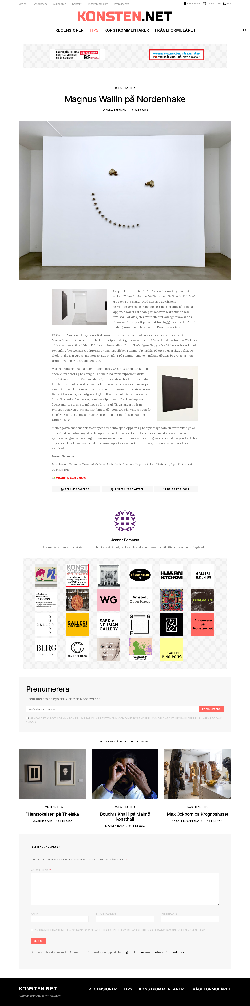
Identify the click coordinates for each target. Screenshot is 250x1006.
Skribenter (59, 3)
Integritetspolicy (98, 3)
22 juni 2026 (215, 821)
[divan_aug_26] (108, 649)
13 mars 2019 (139, 110)
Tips (93, 30)
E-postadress (107, 913)
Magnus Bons (42, 821)
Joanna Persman (114, 110)
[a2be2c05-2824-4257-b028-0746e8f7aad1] (140, 649)
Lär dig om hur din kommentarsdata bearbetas (151, 952)
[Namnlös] (171, 600)
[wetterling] (108, 600)
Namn (35, 913)
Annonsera (40, 3)
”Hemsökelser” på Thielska (52, 814)
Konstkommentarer (126, 30)
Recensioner (69, 30)
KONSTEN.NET (38, 988)
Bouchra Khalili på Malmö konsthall (125, 816)
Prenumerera (121, 3)
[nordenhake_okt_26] (46, 575)
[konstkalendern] (77, 575)
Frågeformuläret (175, 30)
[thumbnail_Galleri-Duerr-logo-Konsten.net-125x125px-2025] (46, 624)
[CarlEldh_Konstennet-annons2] (77, 600)
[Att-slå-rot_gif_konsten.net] (202, 600)
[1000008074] (108, 624)
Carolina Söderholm (187, 821)
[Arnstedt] (140, 600)
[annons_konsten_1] (46, 600)
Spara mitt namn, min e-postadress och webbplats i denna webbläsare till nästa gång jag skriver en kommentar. (120, 930)
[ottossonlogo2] (140, 575)
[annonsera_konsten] (202, 624)
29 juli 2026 (64, 821)
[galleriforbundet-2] (140, 624)
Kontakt (77, 3)
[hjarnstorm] (171, 575)
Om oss (23, 3)
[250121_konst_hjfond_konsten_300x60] (176, 54)
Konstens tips (125, 87)
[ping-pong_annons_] (171, 649)
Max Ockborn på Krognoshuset (197, 814)
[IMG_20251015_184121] (77, 54)
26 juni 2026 (136, 826)
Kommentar (40, 870)
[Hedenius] (202, 575)
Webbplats (169, 913)
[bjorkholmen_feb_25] (171, 624)
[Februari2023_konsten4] (46, 649)
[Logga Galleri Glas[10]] (77, 649)
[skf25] (108, 575)
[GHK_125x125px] (77, 624)
